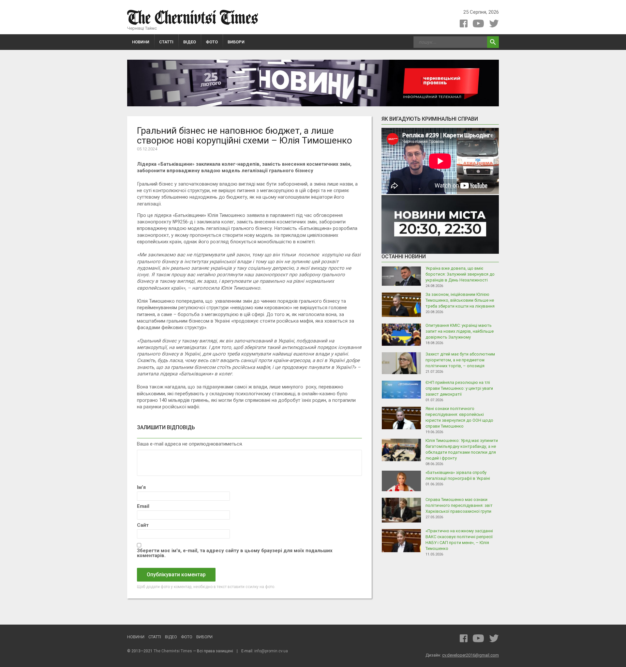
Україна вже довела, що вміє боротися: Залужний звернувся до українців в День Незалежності (460, 274)
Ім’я (141, 487)
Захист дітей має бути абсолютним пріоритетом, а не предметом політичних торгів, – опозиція (460, 360)
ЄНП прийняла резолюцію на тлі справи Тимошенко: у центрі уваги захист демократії (459, 388)
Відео (189, 41)
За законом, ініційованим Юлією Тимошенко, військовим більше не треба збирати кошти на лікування (460, 300)
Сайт (143, 525)
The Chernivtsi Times (173, 651)
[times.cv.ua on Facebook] (464, 23)
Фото (212, 41)
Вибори (236, 41)
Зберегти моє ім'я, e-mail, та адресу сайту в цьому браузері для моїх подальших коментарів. (235, 553)
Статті (166, 41)
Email (143, 506)
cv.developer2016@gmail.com (470, 655)
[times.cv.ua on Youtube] (478, 23)
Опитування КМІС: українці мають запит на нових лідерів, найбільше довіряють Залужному (459, 331)
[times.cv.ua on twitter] (494, 23)
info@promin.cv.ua (271, 651)
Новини (140, 41)
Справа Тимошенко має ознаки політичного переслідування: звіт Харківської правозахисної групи (459, 505)
